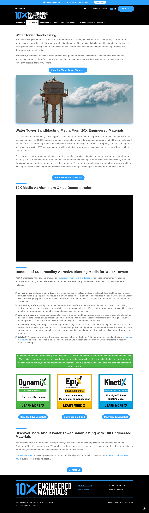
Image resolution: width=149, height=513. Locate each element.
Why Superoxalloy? (68, 22)
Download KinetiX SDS (116, 417)
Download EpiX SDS (74, 417)
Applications (44, 22)
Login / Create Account (98, 9)
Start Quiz (100, 2)
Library (100, 22)
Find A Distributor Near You (68, 177)
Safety (56, 22)
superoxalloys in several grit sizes (74, 278)
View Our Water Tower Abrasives (68, 70)
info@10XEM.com (85, 486)
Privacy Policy (113, 502)
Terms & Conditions (126, 502)
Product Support (86, 22)
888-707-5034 (20, 9)
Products (19, 22)
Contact (126, 9)
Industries (31, 22)
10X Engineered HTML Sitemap (26, 506)
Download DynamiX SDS (33, 417)
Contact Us (74, 470)
